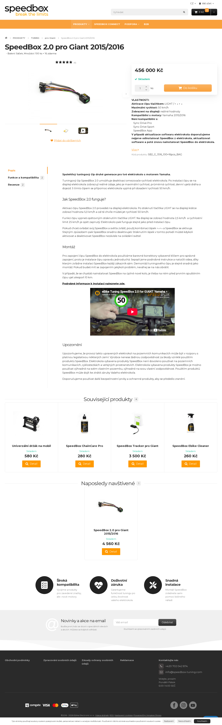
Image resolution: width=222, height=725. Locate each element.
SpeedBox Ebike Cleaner (190, 446)
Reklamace (127, 660)
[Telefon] (161, 666)
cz (194, 4)
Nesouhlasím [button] (184, 721)
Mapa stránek (102, 715)
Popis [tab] (11, 170)
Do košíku (190, 88)
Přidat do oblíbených (67, 140)
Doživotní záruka (119, 582)
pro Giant (50, 38)
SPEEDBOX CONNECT (107, 24)
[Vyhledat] (184, 12)
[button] (214, 12)
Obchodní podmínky (17, 660)
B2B (146, 24)
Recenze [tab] (15, 184)
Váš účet (206, 3)
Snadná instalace (173, 582)
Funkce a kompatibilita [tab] (25, 177)
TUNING (35, 38)
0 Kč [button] (205, 12)
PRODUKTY (80, 24)
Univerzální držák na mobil (31, 446)
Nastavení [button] (169, 721)
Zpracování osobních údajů (59, 660)
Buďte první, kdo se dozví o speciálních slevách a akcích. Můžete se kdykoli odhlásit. (84, 628)
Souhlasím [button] (202, 721)
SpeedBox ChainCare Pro (84, 446)
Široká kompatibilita (68, 582)
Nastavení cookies (124, 715)
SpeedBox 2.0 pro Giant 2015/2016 (111, 532)
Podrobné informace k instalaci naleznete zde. (93, 283)
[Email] (161, 672)
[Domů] (26, 10)
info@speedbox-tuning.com (183, 672)
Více (134, 149)
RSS (112, 715)
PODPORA (131, 24)
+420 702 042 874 (176, 666)
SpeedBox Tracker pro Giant (137, 446)
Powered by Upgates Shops (147, 715)
